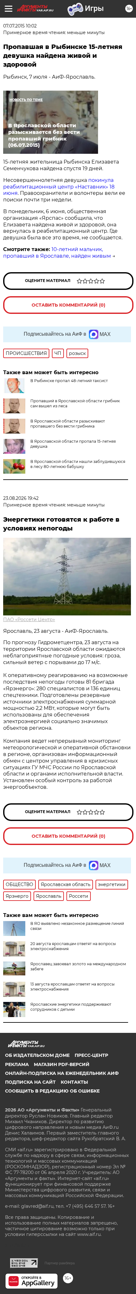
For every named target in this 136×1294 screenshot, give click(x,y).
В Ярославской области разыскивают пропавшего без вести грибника (67, 423)
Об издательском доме (37, 1055)
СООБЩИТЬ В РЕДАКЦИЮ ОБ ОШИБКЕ (52, 1091)
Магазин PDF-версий (62, 1064)
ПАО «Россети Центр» (29, 619)
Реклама (17, 1064)
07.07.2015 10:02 (20, 26)
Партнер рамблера (60, 1263)
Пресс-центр (91, 1055)
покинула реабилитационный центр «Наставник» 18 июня (58, 186)
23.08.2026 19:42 (21, 498)
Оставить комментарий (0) (68, 305)
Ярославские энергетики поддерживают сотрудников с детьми (70, 1007)
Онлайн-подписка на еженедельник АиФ (62, 1073)
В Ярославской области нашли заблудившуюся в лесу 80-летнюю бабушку (77, 464)
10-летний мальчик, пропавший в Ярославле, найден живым (57, 252)
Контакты (74, 1082)
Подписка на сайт (30, 1082)
